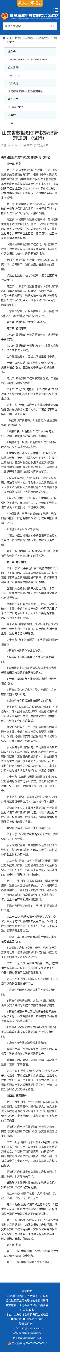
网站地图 (27, 1291)
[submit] (53, 26)
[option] (27, 1298)
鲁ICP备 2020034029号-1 (27, 1338)
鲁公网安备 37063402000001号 (29, 1343)
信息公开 (19, 38)
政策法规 (43, 38)
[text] (26, 26)
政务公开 (31, 38)
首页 (9, 38)
